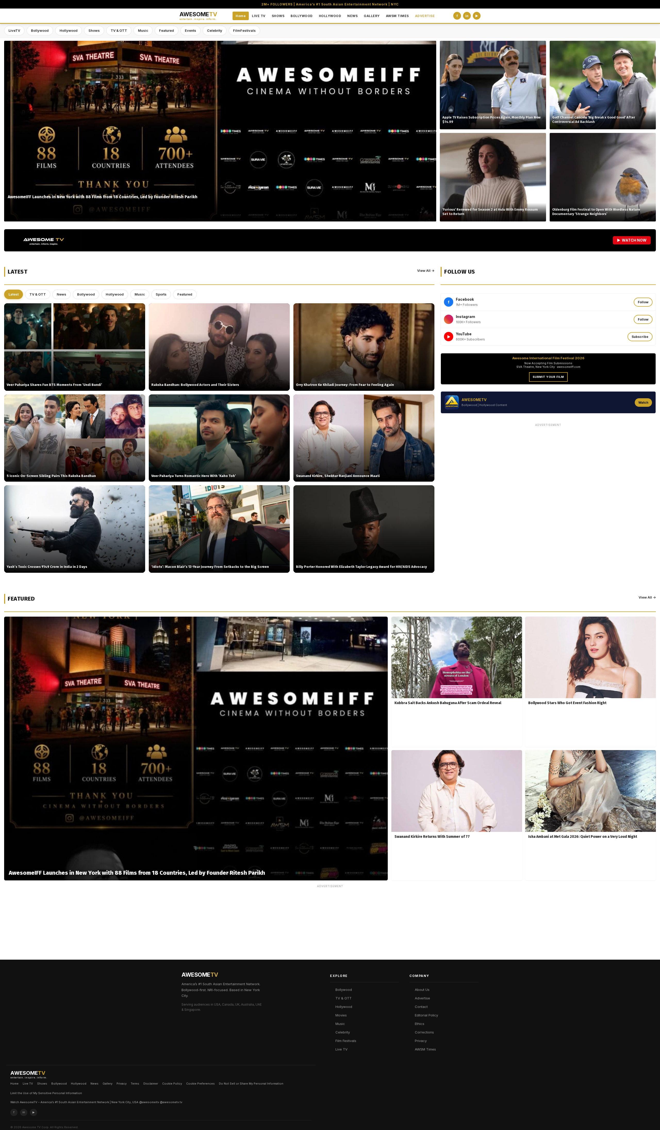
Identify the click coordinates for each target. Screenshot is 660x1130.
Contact (421, 1007)
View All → (425, 270)
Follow (643, 302)
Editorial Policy (426, 1015)
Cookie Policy (172, 1083)
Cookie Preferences (200, 1083)
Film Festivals (345, 1041)
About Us (422, 990)
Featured (166, 30)
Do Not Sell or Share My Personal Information (251, 1083)
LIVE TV (259, 16)
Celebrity (214, 30)
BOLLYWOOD (302, 16)
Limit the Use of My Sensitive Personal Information (46, 1093)
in (466, 16)
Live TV (341, 1049)
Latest (14, 294)
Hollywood (69, 30)
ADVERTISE (425, 16)
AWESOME (198, 15)
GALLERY (372, 16)
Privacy (421, 1041)
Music (143, 30)
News (61, 294)
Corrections (424, 1032)
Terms (135, 1083)
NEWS (352, 16)
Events (190, 30)
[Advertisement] (548, 465)
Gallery (107, 1083)
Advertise (422, 998)
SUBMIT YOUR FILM (548, 377)
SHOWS (278, 16)
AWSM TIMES (397, 16)
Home (241, 16)
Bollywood (40, 30)
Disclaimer (150, 1083)
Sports (161, 294)
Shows (94, 30)
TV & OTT (119, 30)
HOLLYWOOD (330, 16)
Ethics (419, 1024)
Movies (341, 1015)
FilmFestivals (244, 30)
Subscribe (640, 337)
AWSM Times (425, 1049)
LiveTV (14, 30)
